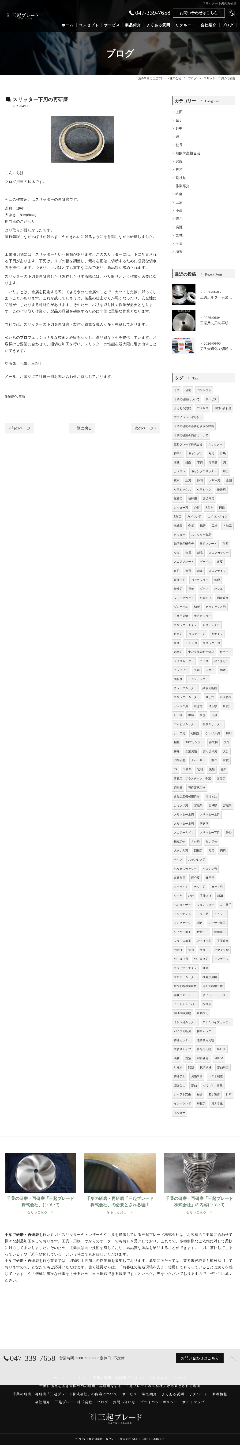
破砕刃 (178, 498)
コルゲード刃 (196, 634)
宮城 (179, 235)
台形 (197, 507)
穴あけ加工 (204, 941)
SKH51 (218, 1058)
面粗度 (178, 679)
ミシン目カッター (185, 1022)
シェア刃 (179, 733)
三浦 (22, 396)
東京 (177, 480)
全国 (229, 480)
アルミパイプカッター (216, 1022)
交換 (177, 552)
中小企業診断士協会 (201, 652)
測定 (199, 923)
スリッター (215, 444)
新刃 (188, 570)
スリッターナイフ (185, 625)
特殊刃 (178, 588)
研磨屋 (204, 823)
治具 (214, 715)
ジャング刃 (181, 706)
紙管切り (205, 598)
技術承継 (205, 1067)
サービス (211, 399)
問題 (191, 1067)
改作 (226, 742)
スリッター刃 (211, 643)
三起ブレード (208, 543)
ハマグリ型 (221, 950)
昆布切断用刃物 (212, 986)
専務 (179, 169)
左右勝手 (225, 904)
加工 (226, 471)
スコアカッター (219, 552)
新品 (200, 552)
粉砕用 (192, 498)
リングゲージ (182, 923)
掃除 (177, 751)
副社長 (181, 178)
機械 (191, 715)
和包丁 (201, 1103)
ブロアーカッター (185, 977)
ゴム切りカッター (185, 724)
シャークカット (184, 598)
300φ (229, 832)
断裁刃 (227, 706)
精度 (199, 1094)
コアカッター (199, 580)
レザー (210, 670)
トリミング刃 (211, 625)
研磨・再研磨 (27, 1261)
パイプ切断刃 (182, 1031)
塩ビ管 (221, 1049)
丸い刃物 (211, 841)
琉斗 (179, 219)
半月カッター (202, 616)
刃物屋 (178, 787)
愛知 (212, 769)
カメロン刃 (194, 516)
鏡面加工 (179, 580)
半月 (226, 543)
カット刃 (200, 886)
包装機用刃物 (205, 1040)
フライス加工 (182, 941)
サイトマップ (193, 1402)
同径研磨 (223, 598)
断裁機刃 (202, 1013)
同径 (222, 507)
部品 (194, 1085)
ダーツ (204, 588)
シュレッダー (205, 904)
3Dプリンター (194, 742)
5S (175, 769)
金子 (179, 120)
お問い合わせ (222, 408)
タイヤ (178, 895)
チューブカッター (185, 688)
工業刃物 (191, 751)
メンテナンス (182, 914)
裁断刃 (178, 652)
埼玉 (179, 252)
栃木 (223, 670)
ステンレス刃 (196, 859)
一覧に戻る (82, 428)
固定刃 (221, 778)
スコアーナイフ (184, 832)
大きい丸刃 (181, 850)
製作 (214, 760)
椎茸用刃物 (209, 977)
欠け (226, 751)
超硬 (177, 462)
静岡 (200, 480)
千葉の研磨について (187, 399)
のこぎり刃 (221, 661)
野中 (179, 128)
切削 (153, 261)
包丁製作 (214, 1094)
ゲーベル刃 (213, 733)
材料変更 (203, 1058)
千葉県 (187, 769)
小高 (179, 210)
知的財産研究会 (184, 543)
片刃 (211, 850)
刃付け (178, 950)
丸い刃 (195, 841)
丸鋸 (197, 670)
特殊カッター (182, 1040)
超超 (200, 570)
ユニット (220, 914)
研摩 (177, 643)
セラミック (204, 489)
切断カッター (205, 1031)
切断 (197, 606)
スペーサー (198, 760)
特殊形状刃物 (196, 787)
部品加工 (223, 1067)
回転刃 (198, 850)
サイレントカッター (215, 995)
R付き (209, 507)
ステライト (181, 886)
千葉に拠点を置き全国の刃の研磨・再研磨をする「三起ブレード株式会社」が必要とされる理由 (120, 1386)
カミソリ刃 (181, 805)
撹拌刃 (206, 1004)
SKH (220, 895)
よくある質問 (182, 408)
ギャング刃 (195, 453)
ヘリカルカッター (185, 868)
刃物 (191, 588)
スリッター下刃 (210, 832)
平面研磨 (223, 941)
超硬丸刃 (179, 877)
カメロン (179, 471)
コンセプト (204, 390)
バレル (218, 588)
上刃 (188, 480)
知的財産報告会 (188, 153)
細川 (179, 136)
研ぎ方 (198, 706)
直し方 (210, 697)
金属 (188, 552)
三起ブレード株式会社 (188, 444)
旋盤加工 (220, 932)
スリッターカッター (187, 697)
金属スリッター (212, 724)
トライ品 (202, 914)
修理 (217, 580)
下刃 (200, 462)
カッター (179, 534)
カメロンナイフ (218, 516)
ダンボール (181, 606)
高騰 (177, 1058)
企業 (191, 525)
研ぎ (203, 715)
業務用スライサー (185, 995)
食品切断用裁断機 (185, 986)
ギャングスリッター (204, 471)
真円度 (210, 877)
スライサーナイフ (185, 968)
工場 (214, 525)
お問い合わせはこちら (199, 13)
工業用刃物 (181, 616)
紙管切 (213, 742)
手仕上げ (205, 895)
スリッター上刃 (184, 814)
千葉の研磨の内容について (191, 435)
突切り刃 (208, 498)
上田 (179, 112)
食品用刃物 (204, 1049)
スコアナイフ (217, 570)
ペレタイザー (182, 904)
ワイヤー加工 (182, 932)
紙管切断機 (209, 688)
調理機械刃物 (182, 1013)
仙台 (191, 950)
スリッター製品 (201, 534)
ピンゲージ (221, 959)
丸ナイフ (217, 634)
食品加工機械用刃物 (187, 796)
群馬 (223, 453)
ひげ (191, 895)
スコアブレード (184, 561)
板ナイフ (225, 652)
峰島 (179, 194)
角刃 (177, 570)
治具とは (211, 796)
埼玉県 (213, 706)
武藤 (179, 161)
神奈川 (178, 453)
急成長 (178, 525)
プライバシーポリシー (188, 417)
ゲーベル (205, 561)
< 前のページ (19, 428)
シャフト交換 (182, 1094)
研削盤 (195, 733)
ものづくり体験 (213, 1085)
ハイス (204, 661)
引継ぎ (178, 1067)
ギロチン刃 (209, 868)
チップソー (181, 670)
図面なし (179, 1085)
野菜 (205, 968)
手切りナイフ (182, 1049)
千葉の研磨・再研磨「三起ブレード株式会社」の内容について (65, 1394)
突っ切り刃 (210, 751)
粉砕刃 (221, 489)
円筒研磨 (179, 760)
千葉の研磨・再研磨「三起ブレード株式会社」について (140, 1378)
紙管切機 (225, 697)
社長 (179, 145)
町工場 (178, 715)
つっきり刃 (181, 959)
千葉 (179, 243)
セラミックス (182, 489)
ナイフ (178, 859)
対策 (188, 1058)
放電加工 (202, 932)
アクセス (202, 408)
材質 (226, 760)
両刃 (223, 850)
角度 (220, 561)
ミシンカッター (198, 679)
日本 (229, 1094)
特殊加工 (179, 1076)
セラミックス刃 (215, 606)
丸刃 (211, 453)
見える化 (217, 1103)
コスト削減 (216, 1076)
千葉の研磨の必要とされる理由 (194, 426)
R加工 (178, 516)
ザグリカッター (184, 661)
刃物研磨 (197, 1076)
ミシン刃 (191, 643)
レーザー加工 (217, 923)
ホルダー (179, 1112)
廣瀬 (179, 227)
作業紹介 (11, 396)
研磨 (65, 199)
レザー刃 (214, 480)
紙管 (203, 525)
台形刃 (178, 634)
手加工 (204, 950)
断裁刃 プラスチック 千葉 (192, 778)
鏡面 (188, 462)
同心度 (195, 877)
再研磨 (213, 462)
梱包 (177, 742)
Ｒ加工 (227, 525)
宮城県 (198, 805)
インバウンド (182, 1103)
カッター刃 (181, 507)
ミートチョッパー (185, 1004)
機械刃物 (179, 841)
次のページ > (146, 428)
